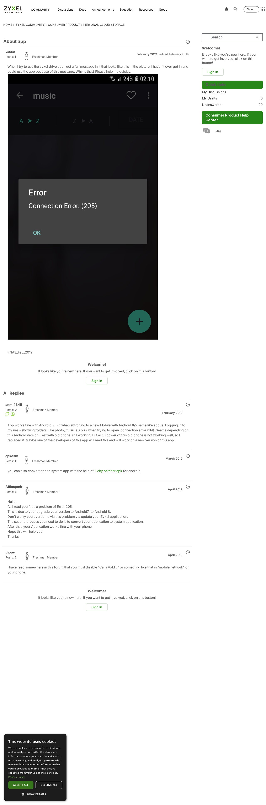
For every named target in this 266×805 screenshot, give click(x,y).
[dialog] (35, 767)
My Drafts (232, 98)
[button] (187, 42)
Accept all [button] (21, 785)
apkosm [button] (11, 456)
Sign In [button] (96, 381)
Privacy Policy (16, 777)
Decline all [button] (49, 785)
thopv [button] (10, 552)
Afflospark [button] (13, 487)
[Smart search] (235, 9)
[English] (25, 9)
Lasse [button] (10, 51)
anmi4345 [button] (13, 404)
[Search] (257, 37)
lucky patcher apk (108, 471)
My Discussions (214, 92)
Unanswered (232, 105)
